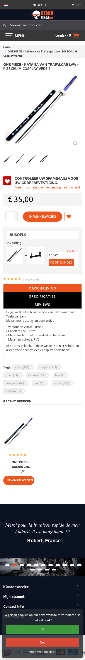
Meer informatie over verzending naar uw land (47, 187)
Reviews (42, 304)
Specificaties (42, 296)
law (59, 375)
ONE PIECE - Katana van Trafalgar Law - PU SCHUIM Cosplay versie (20, 464)
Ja (42, 629)
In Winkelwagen (42, 216)
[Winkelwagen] (76, 35)
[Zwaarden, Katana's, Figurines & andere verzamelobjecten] (42, 14)
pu (38, 383)
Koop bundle (61, 262)
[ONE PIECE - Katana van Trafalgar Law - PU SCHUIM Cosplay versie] (42, 110)
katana (36, 375)
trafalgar (13, 391)
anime (21, 367)
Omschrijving (42, 288)
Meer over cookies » (43, 651)
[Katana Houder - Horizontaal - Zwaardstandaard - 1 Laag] (35, 255)
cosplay (48, 367)
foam (11, 375)
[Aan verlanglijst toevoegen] (69, 216)
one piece (14, 383)
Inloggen (40, 5)
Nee (43, 642)
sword (61, 383)
